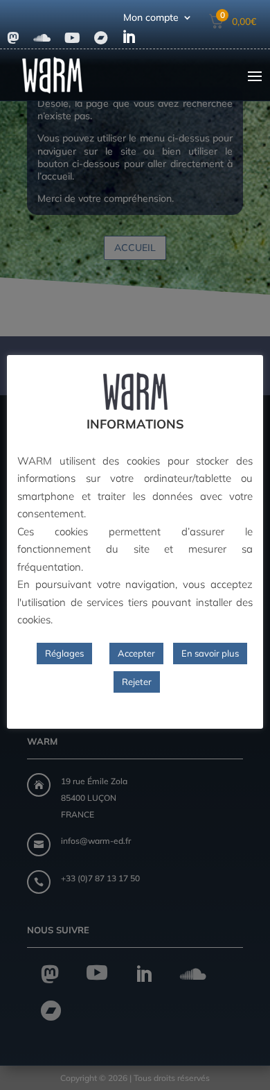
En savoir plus (210, 653)
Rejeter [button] (137, 681)
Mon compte (151, 18)
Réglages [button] (64, 653)
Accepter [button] (136, 653)
